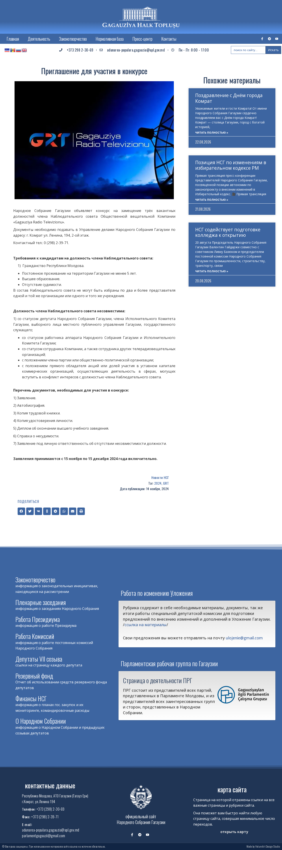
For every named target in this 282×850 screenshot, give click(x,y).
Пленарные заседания (40, 602)
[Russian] (19, 50)
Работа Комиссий (34, 636)
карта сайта (232, 789)
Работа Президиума (37, 619)
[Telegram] (269, 39)
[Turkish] (7, 50)
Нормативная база (110, 38)
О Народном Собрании (40, 720)
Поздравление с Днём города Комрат (229, 98)
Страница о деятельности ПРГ (157, 680)
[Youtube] (277, 39)
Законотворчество (73, 38)
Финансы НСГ (31, 698)
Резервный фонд (34, 675)
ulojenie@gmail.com (244, 637)
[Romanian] (13, 50)
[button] (21, 511)
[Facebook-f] (262, 39)
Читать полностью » (211, 132)
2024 (157, 483)
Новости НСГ (160, 477)
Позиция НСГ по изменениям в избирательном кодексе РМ (230, 165)
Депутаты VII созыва (38, 658)
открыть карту (234, 831)
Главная (13, 38)
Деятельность (39, 38)
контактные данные (50, 785)
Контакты (168, 38)
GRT (166, 483)
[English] (24, 50)
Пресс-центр (142, 38)
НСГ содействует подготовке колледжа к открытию (227, 232)
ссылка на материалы (145, 624)
